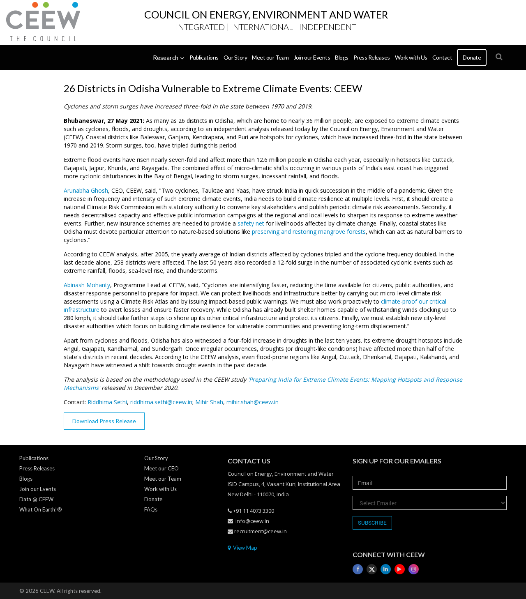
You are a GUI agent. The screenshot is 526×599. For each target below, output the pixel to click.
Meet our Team (270, 57)
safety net (251, 223)
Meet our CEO (161, 468)
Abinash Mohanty (87, 285)
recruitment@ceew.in (260, 531)
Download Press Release (104, 420)
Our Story (235, 57)
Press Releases (371, 57)
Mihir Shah (209, 402)
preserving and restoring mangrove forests (309, 231)
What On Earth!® (40, 509)
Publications (204, 57)
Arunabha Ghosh (86, 190)
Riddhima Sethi (107, 402)
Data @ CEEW (36, 499)
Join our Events (312, 57)
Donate (472, 57)
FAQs (150, 509)
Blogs (341, 57)
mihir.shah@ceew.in (252, 402)
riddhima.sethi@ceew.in (161, 402)
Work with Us (411, 57)
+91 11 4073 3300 (253, 510)
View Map (244, 547)
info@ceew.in (252, 521)
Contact (442, 57)
